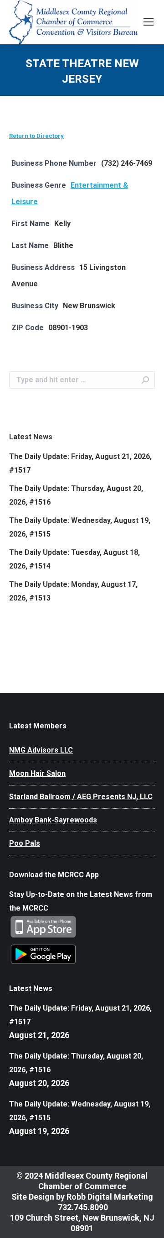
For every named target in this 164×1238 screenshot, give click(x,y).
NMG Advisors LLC (41, 750)
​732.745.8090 (82, 1207)
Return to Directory (36, 135)
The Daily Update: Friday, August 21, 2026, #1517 (80, 463)
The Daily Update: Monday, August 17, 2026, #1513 (73, 591)
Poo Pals (24, 843)
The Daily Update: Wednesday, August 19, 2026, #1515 (79, 527)
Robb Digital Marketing (110, 1196)
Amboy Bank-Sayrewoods (53, 820)
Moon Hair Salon (37, 773)
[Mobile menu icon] (148, 22)
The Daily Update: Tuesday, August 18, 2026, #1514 (74, 559)
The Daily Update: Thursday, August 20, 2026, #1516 (76, 495)
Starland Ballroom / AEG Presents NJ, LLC (81, 796)
